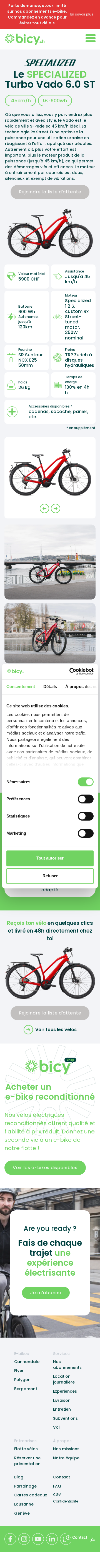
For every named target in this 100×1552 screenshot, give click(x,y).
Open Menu (91, 38)
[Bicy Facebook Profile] (10, 1539)
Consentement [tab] (20, 686)
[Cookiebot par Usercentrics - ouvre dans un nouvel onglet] (71, 671)
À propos (62, 1441)
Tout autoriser (50, 858)
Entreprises (25, 1441)
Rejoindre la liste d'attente (50, 192)
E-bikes (21, 1353)
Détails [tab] (50, 686)
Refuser (50, 875)
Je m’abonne (45, 1292)
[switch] (86, 799)
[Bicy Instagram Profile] (24, 1539)
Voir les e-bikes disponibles (45, 1167)
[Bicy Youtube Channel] (38, 1539)
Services (61, 1353)
